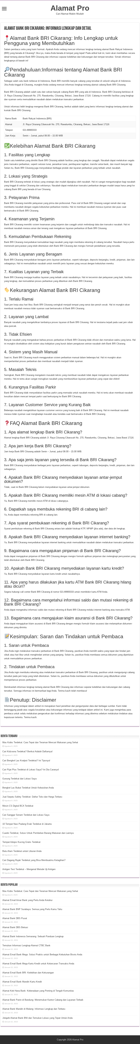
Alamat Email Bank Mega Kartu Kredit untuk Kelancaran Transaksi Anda (38, 963)
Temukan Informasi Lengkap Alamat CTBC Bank (26, 945)
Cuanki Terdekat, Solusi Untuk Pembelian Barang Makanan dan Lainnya (38, 833)
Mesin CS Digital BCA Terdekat (17, 806)
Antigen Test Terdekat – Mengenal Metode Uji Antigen (28, 869)
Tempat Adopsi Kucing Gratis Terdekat (21, 842)
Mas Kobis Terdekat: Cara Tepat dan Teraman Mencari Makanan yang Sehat (40, 742)
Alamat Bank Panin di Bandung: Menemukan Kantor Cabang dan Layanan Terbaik (42, 1000)
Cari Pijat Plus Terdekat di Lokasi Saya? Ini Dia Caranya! (30, 769)
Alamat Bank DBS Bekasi (15, 927)
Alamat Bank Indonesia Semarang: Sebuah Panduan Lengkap (33, 936)
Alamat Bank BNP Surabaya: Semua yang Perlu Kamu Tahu (32, 909)
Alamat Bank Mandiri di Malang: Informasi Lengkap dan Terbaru (33, 1009)
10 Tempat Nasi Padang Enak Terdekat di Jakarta (27, 824)
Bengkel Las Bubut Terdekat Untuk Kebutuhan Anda (28, 787)
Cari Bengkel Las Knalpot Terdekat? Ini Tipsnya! (26, 760)
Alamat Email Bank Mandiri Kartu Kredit (22, 981)
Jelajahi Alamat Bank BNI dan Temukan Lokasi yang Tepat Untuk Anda (37, 1018)
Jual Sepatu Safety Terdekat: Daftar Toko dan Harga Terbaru (32, 796)
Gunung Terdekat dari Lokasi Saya (19, 778)
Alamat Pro (70, 8)
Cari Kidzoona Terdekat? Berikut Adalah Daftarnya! (27, 751)
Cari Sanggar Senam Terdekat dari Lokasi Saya (25, 815)
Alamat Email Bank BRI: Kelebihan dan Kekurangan (28, 972)
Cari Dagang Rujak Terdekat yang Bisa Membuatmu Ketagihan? (33, 860)
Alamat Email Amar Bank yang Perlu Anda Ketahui (27, 900)
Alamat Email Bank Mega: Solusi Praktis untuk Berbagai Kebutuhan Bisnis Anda (42, 954)
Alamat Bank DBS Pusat (14, 918)
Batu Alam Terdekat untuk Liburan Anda (21, 851)
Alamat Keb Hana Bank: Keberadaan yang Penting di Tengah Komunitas (38, 990)
